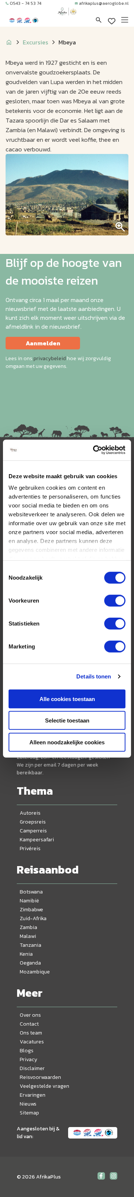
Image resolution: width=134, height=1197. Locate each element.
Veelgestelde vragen (44, 1086)
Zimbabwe (31, 909)
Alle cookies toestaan (67, 698)
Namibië (29, 901)
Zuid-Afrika (33, 918)
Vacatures (32, 1042)
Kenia (26, 954)
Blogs (27, 1050)
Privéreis (30, 848)
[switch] (114, 600)
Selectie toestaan (67, 720)
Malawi (28, 936)
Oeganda (30, 963)
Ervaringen (32, 1095)
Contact (29, 1024)
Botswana (31, 892)
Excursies (35, 42)
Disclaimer (32, 1068)
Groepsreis (33, 822)
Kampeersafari (37, 840)
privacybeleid (50, 358)
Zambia (28, 927)
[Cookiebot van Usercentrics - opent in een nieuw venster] (94, 450)
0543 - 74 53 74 (25, 3)
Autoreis (30, 813)
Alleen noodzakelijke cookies (67, 742)
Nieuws (28, 1104)
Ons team (31, 1033)
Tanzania (30, 945)
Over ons (30, 1015)
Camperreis (33, 831)
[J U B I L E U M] (67, 18)
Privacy (28, 1059)
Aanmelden (43, 343)
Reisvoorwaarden (40, 1077)
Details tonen (93, 676)
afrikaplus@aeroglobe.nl (103, 3)
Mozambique (35, 972)
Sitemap (29, 1113)
